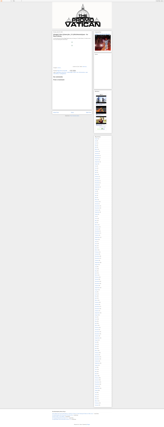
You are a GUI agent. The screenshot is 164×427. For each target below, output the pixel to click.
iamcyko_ (59, 67)
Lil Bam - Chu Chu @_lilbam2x (102, 34)
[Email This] (70, 70)
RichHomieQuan (82, 72)
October (96, 159)
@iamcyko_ (85, 66)
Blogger (88, 424)
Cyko (77, 72)
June (96, 142)
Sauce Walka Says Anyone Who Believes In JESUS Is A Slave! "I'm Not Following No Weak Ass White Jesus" (72, 413)
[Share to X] (72, 70)
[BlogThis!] (71, 70)
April (96, 147)
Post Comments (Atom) (74, 115)
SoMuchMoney (56, 73)
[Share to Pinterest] (75, 70)
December (97, 155)
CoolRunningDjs (70, 72)
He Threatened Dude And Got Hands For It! (60, 417)
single (86, 72)
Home (72, 112)
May (96, 145)
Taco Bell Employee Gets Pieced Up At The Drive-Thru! (62, 415)
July (96, 140)
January (96, 153)
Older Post (88, 112)
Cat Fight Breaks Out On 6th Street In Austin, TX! (61, 419)
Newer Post (56, 112)
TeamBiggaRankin (62, 73)
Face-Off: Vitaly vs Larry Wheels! (58, 416)
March (96, 149)
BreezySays (64, 72)
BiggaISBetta (58, 72)
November (97, 157)
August (96, 138)
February (97, 151)
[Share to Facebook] (74, 70)
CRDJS (74, 72)
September (97, 161)
